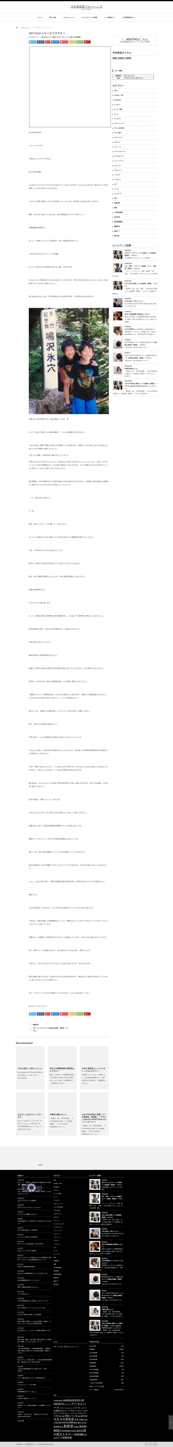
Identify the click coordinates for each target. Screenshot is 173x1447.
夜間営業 (84, 1416)
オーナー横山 (51, 37)
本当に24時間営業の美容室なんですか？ (137, 314)
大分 (56, 1419)
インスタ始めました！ (24, 1294)
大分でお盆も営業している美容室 (27, 1230)
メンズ (116, 189)
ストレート (117, 147)
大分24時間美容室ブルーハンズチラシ (29, 1280)
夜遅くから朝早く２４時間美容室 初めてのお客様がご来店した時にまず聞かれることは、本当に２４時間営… (141, 319)
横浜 (79, 1423)
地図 (115, 207)
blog (45, 37)
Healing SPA (118, 95)
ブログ (58, 37)
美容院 (73, 1431)
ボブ (115, 184)
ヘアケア (117, 175)
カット (116, 114)
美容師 (76, 1427)
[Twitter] (151, 1444)
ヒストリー (117, 165)
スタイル (117, 142)
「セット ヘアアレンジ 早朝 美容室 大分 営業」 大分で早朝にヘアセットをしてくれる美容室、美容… (134, 273)
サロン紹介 (117, 133)
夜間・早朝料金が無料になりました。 (29, 1287)
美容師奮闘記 (118, 222)
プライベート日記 (67, 37)
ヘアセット (117, 179)
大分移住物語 (118, 212)
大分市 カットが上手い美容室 (27, 1250)
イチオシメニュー (68, 17)
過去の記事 (21, 1420)
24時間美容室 (69, 1400)
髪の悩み (117, 236)
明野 (71, 1422)
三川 (56, 1416)
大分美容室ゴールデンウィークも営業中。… (139, 258)
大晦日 (81, 1420)
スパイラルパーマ (119, 151)
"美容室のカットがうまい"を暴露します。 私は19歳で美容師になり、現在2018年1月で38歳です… (106, 1268)
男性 (61, 1427)
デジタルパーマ (119, 156)
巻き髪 (58, 1423)
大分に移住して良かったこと (30, 1068)
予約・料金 (52, 17)
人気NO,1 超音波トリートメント (27, 1398)
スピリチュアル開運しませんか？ (27, 1214)
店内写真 (117, 217)
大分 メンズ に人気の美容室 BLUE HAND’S (31, 1244)
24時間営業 (58, 1401)
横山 (75, 1423)
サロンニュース (119, 123)
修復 (63, 1416)
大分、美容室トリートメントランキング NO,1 (31, 1307)
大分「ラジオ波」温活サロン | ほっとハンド (66, 1346)
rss (146, 1444)
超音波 (79, 1431)
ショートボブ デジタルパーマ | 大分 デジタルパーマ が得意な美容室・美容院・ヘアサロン (112, 1295)
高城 (76, 1434)
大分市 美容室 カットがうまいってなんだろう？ (140, 329)
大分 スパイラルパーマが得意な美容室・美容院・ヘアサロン (50, 1029)
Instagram (117, 100)
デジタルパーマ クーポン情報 (27, 1384)
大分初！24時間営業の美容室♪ (26, 1266)
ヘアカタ (71, 1411)
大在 (76, 1419)
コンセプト (117, 118)
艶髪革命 (36, 1024)
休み (59, 1416)
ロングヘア (117, 193)
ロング (83, 1413)
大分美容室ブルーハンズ (86, 6)
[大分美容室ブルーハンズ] (32, 1193)
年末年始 (65, 1423)
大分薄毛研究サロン (129, 17)
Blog (115, 90)
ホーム (40, 17)
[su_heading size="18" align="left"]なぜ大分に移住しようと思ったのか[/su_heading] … (30, 1075)
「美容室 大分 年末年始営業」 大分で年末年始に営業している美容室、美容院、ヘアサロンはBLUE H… (141, 373)
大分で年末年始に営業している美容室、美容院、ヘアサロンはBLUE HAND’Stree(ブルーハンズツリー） (141, 386)
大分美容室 (76, 37)
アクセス (117, 104)
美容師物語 (66, 1431)
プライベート (35, 37)
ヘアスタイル (63, 1413)
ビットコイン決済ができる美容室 (27, 1237)
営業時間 (117, 203)
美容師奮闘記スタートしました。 (27, 1391)
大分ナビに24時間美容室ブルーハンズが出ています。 (33, 1273)
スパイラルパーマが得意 (89, 17)
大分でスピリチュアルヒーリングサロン (29, 1207)
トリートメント (119, 161)
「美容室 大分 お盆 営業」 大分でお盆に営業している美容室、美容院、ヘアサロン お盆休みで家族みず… (134, 291)
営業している (71, 1416)
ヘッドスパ (71, 1413)
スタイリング (118, 137)
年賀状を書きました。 (59, 1114)
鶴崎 (81, 1434)
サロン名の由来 (119, 128)
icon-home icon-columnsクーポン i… (137, 347)
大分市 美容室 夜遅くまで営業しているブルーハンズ (33, 1301)
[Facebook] (155, 1444)
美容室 (68, 1426)
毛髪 (82, 1423)
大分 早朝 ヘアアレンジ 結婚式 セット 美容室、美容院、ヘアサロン (112, 1199)
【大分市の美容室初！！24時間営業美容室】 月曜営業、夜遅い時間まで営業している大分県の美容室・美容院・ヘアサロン (34, 1351)
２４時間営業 (65, 1437)
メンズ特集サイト (109, 17)
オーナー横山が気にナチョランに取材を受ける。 (32, 1378)
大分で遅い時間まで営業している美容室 (29, 1314)
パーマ (76, 1408)
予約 (115, 198)
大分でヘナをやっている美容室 (27, 1200)
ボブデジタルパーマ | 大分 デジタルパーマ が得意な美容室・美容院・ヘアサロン (112, 1279)
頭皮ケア (117, 231)
